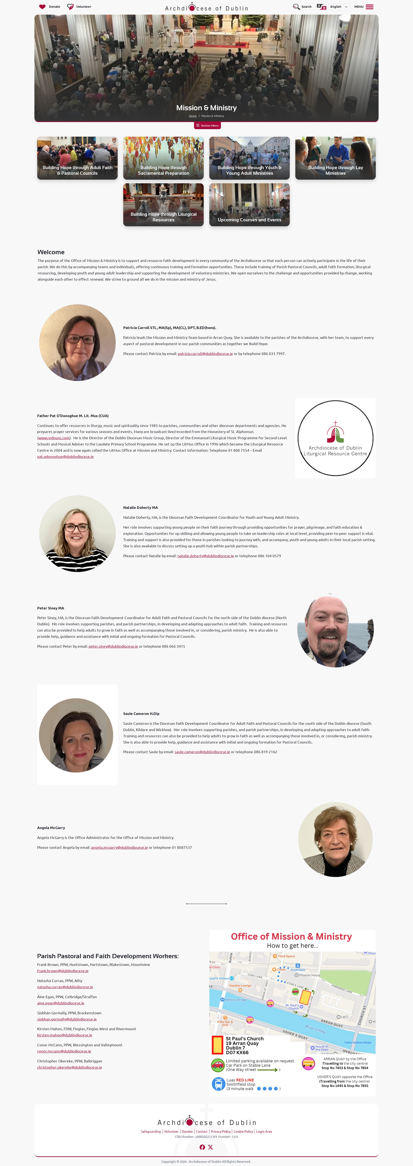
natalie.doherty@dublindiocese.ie (205, 556)
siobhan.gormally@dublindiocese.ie (67, 1019)
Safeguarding (151, 1131)
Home (193, 115)
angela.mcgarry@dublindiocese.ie (119, 847)
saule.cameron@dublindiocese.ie (202, 752)
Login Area (264, 1131)
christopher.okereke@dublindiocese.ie (69, 1067)
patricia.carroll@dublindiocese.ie (205, 354)
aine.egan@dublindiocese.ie (60, 1003)
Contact (202, 1131)
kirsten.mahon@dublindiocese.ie (64, 1035)
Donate (187, 1131)
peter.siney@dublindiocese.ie (113, 646)
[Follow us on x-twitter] (210, 1148)
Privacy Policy (221, 1131)
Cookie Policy (243, 1131)
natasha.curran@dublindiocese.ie (65, 987)
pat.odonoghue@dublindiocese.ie (65, 456)
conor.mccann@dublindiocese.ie (64, 1051)
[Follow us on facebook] (202, 1148)
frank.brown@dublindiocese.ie (63, 971)
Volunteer (171, 1131)
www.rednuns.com (54, 438)
